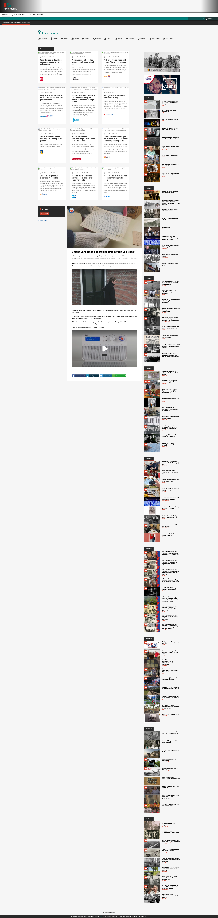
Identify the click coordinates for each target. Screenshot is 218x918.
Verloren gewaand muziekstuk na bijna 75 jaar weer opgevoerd (115, 61)
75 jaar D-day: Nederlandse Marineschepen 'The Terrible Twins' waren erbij (82, 178)
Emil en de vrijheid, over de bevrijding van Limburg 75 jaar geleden (51, 139)
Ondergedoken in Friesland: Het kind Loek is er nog (115, 97)
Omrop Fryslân (42, 221)
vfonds (100, 916)
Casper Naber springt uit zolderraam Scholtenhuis (49, 177)
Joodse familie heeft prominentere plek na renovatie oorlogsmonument (83, 139)
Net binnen (45, 213)
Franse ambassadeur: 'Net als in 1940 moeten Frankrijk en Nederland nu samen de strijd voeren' (83, 99)
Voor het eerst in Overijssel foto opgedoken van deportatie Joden (116, 178)
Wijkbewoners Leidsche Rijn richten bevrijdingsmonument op (83, 62)
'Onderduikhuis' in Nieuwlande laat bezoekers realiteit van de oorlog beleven (51, 62)
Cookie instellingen (110, 912)
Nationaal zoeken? (210, 19)
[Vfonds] (162, 84)
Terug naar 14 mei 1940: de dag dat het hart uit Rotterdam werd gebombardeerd (51, 98)
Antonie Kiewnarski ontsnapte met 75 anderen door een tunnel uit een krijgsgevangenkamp (116, 139)
